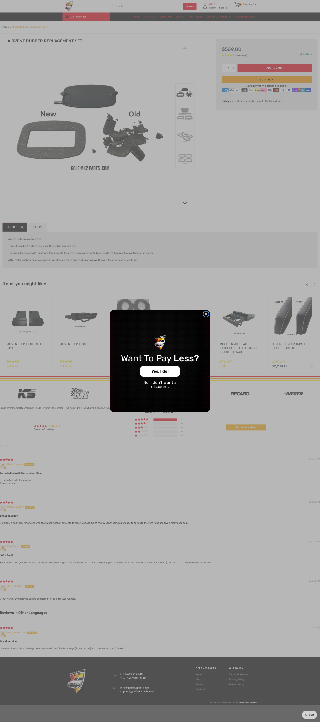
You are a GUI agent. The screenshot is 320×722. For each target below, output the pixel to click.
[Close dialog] (206, 314)
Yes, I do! (160, 371)
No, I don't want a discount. (160, 384)
